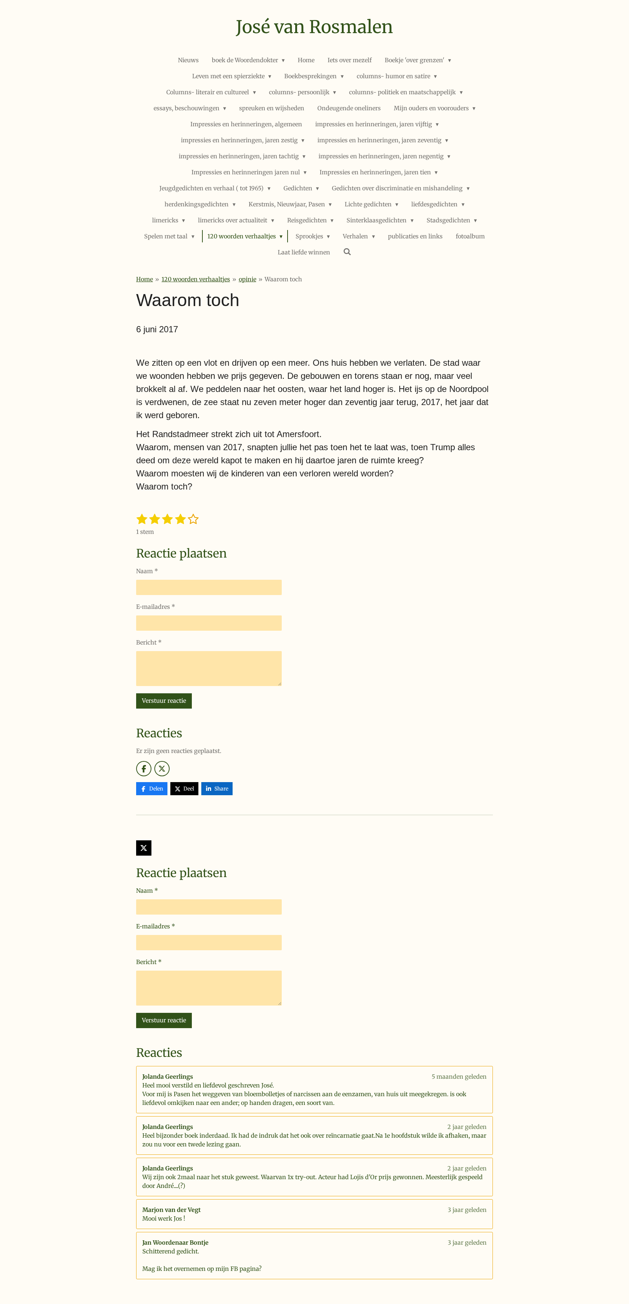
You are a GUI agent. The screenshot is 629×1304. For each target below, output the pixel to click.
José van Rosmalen (314, 27)
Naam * (147, 571)
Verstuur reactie (164, 700)
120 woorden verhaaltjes (196, 279)
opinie (247, 279)
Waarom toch (283, 279)
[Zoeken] (347, 251)
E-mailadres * (155, 606)
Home (144, 279)
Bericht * (149, 642)
